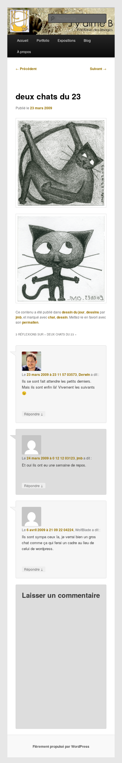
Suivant (98, 68)
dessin (62, 317)
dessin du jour (73, 312)
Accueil (22, 40)
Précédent (26, 68)
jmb (19, 317)
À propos (24, 51)
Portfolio (43, 40)
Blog (87, 40)
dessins (92, 312)
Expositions (66, 40)
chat (51, 317)
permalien (30, 322)
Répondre (33, 413)
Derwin (84, 374)
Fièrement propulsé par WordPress (61, 746)
